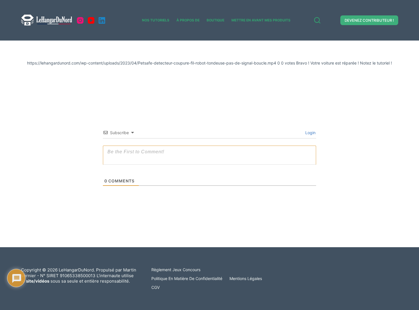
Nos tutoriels (155, 20)
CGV (155, 287)
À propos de (188, 20)
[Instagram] (80, 20)
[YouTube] (91, 20)
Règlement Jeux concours (175, 269)
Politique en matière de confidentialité (186, 278)
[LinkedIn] (102, 20)
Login (310, 132)
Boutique (215, 20)
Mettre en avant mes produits (260, 20)
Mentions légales (245, 278)
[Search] (317, 20)
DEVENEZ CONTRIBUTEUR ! (369, 20)
